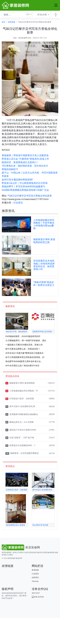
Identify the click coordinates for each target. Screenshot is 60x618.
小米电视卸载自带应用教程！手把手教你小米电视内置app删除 (43, 224)
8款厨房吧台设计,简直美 (15, 525)
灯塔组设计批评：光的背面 (20, 398)
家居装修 (11, 22)
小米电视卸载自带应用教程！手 (22, 390)
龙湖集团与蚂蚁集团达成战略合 (22, 414)
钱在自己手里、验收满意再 (16, 331)
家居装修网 (22, 38)
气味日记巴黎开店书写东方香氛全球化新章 (30, 195)
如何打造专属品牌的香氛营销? (17, 179)
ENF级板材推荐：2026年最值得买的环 (22, 336)
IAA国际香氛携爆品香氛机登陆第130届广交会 (25, 189)
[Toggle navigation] (56, 5)
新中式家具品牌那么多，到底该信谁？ (22, 348)
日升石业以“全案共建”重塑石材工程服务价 (24, 353)
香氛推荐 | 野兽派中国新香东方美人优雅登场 (25, 155)
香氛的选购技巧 (10, 169)
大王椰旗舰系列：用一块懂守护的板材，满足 (25, 340)
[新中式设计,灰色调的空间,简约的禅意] (43, 480)
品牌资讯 (35, 577)
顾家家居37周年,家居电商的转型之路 (44, 241)
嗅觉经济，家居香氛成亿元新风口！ (20, 162)
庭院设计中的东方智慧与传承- (21, 429)
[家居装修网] (16, 5)
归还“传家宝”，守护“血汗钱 (20, 437)
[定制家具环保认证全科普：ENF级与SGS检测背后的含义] (43, 316)
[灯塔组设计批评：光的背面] (17, 479)
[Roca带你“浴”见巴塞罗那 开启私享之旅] (43, 501)
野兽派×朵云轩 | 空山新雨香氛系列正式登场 (24, 183)
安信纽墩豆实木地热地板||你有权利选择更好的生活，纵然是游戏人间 (44, 265)
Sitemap (35, 581)
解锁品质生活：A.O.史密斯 (20, 422)
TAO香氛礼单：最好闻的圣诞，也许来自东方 (25, 165)
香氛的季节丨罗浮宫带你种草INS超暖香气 (23, 186)
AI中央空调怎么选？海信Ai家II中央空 (22, 365)
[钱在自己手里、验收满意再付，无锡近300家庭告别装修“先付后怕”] (17, 321)
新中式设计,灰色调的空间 (42, 489)
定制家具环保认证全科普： (42, 331)
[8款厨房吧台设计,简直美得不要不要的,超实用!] (16, 508)
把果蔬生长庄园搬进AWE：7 (20, 445)
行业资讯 (18, 202)
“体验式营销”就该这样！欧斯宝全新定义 (43, 283)
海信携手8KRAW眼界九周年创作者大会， (24, 361)
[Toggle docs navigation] (55, 14)
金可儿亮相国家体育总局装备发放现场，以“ (25, 357)
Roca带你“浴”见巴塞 (40, 525)
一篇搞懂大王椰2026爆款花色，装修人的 (24, 344)
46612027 (36, 593)
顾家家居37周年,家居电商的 (20, 383)
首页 (3, 22)
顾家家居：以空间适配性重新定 (22, 453)
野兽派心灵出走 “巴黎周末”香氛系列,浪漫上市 (25, 158)
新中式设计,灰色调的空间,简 (20, 406)
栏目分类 (42, 14)
